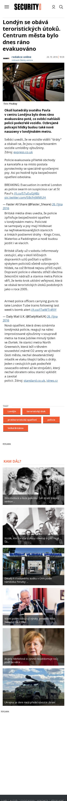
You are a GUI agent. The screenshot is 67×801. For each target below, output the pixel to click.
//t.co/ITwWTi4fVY (43, 310)
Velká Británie (16, 428)
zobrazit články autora (22, 60)
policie (51, 419)
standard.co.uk (34, 380)
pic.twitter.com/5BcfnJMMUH (25, 197)
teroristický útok (36, 411)
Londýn (12, 411)
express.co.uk (23, 152)
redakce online (21, 57)
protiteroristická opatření (22, 419)
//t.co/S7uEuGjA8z (26, 193)
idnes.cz (52, 380)
